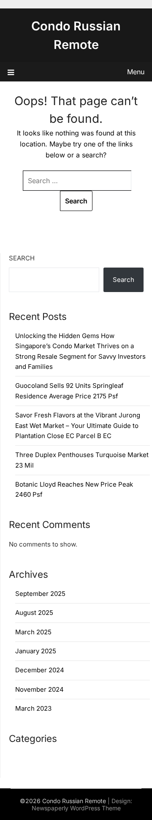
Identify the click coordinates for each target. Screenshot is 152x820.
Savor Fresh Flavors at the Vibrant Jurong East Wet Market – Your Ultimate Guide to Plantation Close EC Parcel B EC (77, 425)
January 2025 (35, 651)
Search (22, 258)
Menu (135, 72)
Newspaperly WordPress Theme (76, 808)
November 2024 (39, 689)
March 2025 (33, 632)
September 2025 (40, 594)
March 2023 (33, 708)
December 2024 (39, 670)
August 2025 (34, 613)
